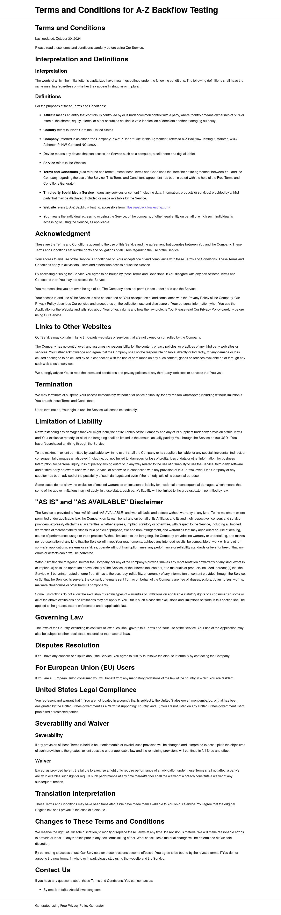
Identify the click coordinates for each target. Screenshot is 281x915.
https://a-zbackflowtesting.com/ (147, 207)
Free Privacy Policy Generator (82, 905)
